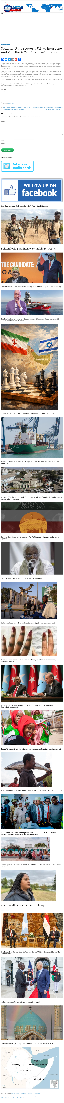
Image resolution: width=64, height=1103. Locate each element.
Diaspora (30, 1096)
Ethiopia (20, 1097)
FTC (15, 1096)
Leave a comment (21, 54)
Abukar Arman (5, 910)
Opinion (37, 1093)
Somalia (30, 1093)
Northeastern (5, 1097)
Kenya (13, 1097)
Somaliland (21, 1096)
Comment (3, 121)
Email (2, 140)
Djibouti (37, 1096)
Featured (23, 1093)
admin (4, 54)
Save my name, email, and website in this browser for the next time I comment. (22, 147)
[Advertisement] (32, 28)
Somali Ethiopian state (49, 1096)
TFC (25, 1097)
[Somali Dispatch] (32, 8)
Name (2, 137)
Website (3, 143)
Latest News (5, 44)
